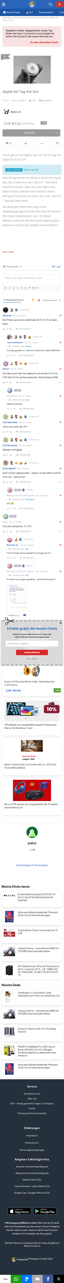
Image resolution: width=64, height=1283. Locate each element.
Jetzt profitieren (32, 652)
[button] (32, 628)
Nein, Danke (32, 658)
